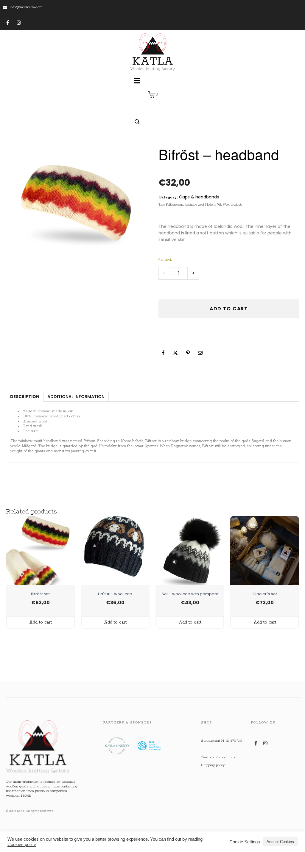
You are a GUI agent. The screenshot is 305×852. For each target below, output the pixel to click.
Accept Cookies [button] (280, 842)
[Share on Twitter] (175, 353)
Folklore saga (174, 205)
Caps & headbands (199, 197)
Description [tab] (24, 397)
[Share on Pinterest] (188, 353)
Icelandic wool (194, 205)
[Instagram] (19, 22)
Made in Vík (213, 205)
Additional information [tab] (76, 397)
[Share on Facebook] (163, 353)
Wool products (232, 205)
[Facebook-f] (8, 22)
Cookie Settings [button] (244, 842)
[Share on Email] (200, 353)
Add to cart (229, 308)
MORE (26, 795)
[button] (137, 122)
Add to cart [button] (40, 622)
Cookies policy (21, 844)
